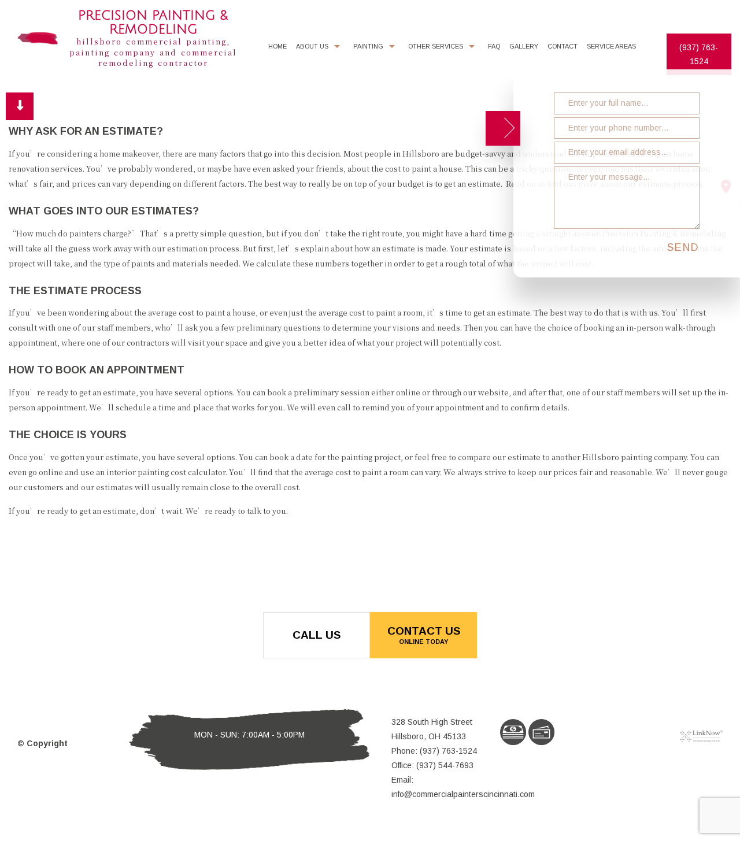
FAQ (494, 46)
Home (277, 46)
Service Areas (611, 46)
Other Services (435, 46)
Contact (562, 46)
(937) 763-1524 (698, 54)
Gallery (523, 46)
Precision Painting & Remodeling (153, 22)
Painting (368, 46)
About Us (312, 46)
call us (317, 635)
